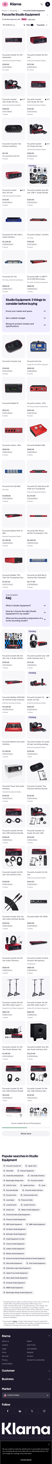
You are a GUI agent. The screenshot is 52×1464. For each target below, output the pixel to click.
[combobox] (42, 25)
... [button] (20, 11)
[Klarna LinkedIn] (20, 1411)
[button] (22, 99)
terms (15, 1321)
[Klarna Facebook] (8, 1411)
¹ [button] (7, 67)
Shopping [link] (13, 11)
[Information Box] (14, 25)
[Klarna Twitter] (32, 1411)
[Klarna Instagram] (44, 1411)
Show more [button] (26, 1133)
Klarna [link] (4, 11)
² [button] (10, 156)
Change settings (26, 1460)
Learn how (31, 19)
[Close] (49, 1444)
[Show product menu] (47, 15)
